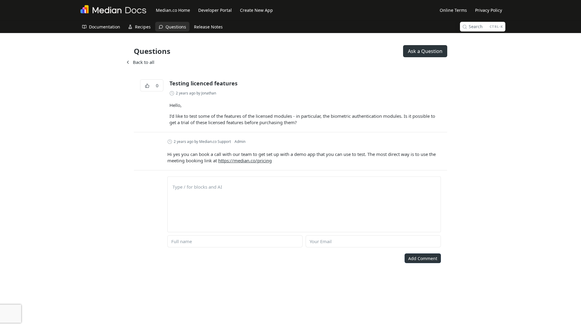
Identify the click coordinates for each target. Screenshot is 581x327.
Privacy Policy (488, 10)
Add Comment (422, 258)
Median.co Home (173, 10)
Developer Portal (215, 10)
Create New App (256, 10)
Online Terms (453, 10)
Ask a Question (425, 51)
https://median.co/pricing (245, 160)
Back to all (140, 62)
